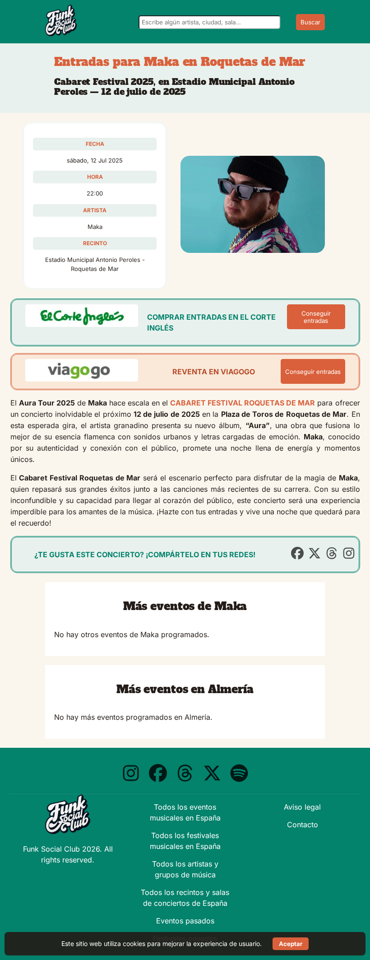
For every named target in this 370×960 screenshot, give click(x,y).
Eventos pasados (185, 920)
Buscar (310, 22)
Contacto (302, 824)
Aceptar (290, 943)
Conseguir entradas (316, 317)
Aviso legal (302, 806)
